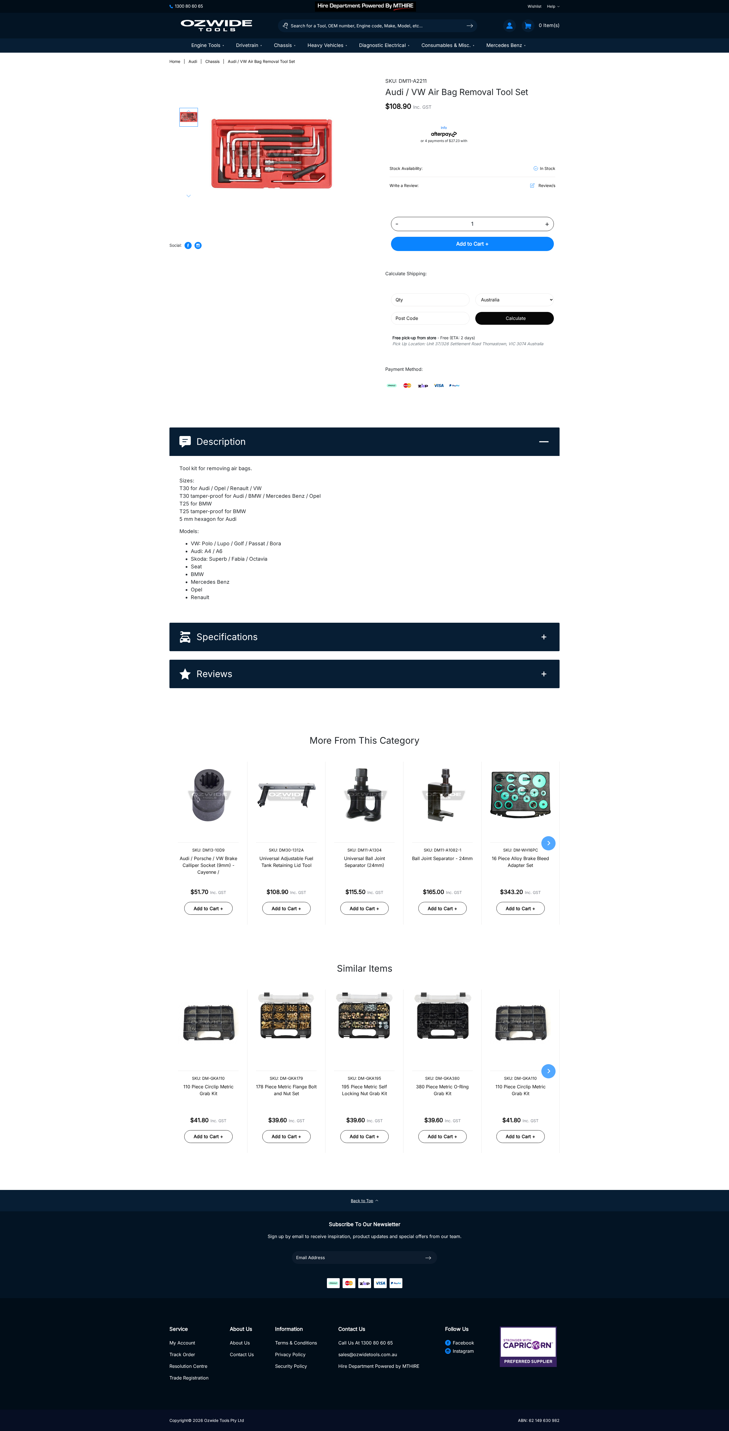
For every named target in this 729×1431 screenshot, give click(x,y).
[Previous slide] (189, 112)
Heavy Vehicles (325, 45)
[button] (188, 117)
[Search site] (470, 25)
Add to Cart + (472, 244)
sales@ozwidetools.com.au (367, 1354)
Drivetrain (247, 45)
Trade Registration (188, 1378)
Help (551, 6)
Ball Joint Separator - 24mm (442, 858)
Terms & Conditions (296, 1343)
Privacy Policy (290, 1354)
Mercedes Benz (504, 45)
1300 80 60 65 (189, 6)
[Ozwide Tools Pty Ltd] (216, 25)
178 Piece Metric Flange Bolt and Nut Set (286, 1090)
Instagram (463, 1351)
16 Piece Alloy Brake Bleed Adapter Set (520, 862)
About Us (240, 1343)
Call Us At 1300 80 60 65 (365, 1343)
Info (444, 128)
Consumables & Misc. (446, 45)
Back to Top (362, 1200)
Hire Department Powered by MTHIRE (378, 1366)
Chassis (283, 45)
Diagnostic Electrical (382, 45)
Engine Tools (205, 45)
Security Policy (291, 1366)
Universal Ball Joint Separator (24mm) (364, 862)
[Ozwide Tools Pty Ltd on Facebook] (188, 245)
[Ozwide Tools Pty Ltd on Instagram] (198, 245)
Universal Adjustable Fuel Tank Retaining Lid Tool (286, 862)
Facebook (463, 1343)
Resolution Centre (188, 1366)
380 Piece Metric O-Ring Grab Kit (442, 1090)
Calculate (516, 318)
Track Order (182, 1354)
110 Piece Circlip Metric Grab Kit (208, 1090)
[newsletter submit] (428, 1257)
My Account (182, 1343)
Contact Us (242, 1354)
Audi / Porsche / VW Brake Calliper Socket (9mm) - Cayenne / (208, 865)
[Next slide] (189, 196)
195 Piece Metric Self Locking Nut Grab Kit (364, 1090)
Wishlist (534, 6)
